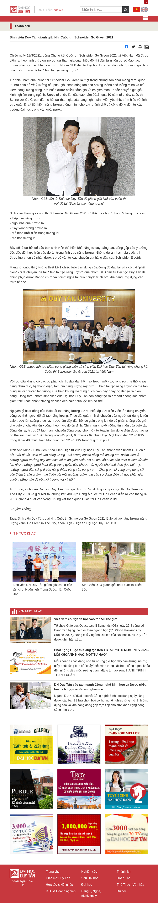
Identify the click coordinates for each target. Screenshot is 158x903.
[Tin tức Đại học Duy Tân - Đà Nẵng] (36, 9)
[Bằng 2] (126, 784)
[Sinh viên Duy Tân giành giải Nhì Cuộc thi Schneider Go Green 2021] (146, 47)
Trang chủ (53, 871)
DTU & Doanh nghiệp (61, 891)
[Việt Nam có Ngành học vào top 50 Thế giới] (30, 625)
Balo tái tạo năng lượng (122, 518)
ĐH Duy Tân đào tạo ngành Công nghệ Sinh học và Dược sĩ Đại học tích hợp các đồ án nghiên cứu (100, 682)
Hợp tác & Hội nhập (59, 884)
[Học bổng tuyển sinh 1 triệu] (78, 829)
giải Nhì (50, 518)
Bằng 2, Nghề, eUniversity (91, 893)
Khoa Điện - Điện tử (71, 523)
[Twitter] (133, 47)
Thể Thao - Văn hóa (130, 884)
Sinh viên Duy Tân (30, 518)
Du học (122, 891)
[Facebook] (126, 47)
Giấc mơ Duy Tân (58, 878)
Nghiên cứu (89, 871)
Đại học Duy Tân (97, 523)
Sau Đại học (89, 878)
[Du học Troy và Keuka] (78, 784)
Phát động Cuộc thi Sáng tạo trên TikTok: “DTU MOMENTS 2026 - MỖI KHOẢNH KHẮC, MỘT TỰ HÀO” (101, 648)
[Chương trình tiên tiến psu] (78, 740)
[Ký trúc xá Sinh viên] (31, 829)
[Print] (140, 47)
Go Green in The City (41, 523)
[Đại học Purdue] (31, 784)
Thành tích (124, 871)
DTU (114, 523)
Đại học (86, 884)
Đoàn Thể (123, 878)
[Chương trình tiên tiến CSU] (31, 740)
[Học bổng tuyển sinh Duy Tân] (126, 829)
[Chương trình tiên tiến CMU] (126, 740)
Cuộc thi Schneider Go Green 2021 (81, 518)
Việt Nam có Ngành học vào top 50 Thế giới (85, 614)
